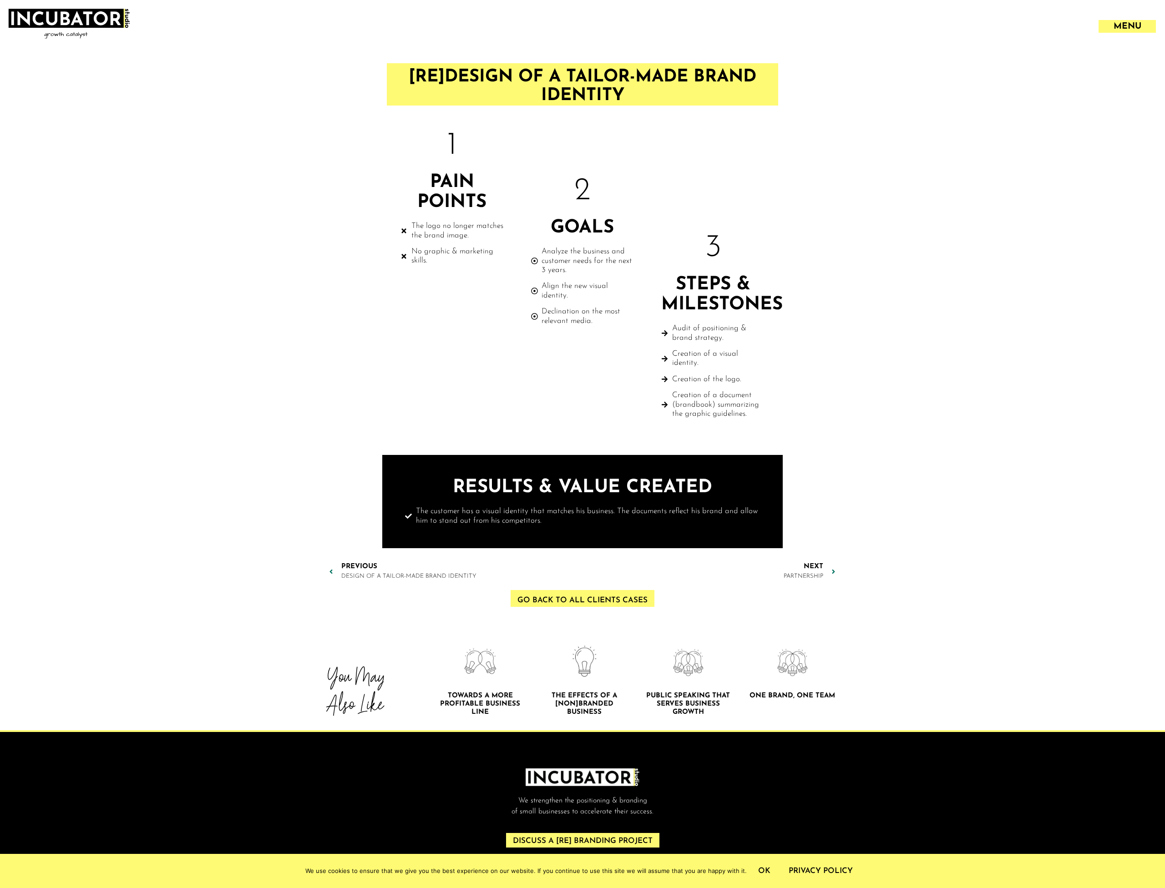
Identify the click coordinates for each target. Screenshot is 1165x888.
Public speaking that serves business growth (688, 704)
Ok (764, 871)
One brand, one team (792, 695)
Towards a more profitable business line (480, 704)
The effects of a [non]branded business (584, 704)
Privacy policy (821, 871)
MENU (1127, 26)
